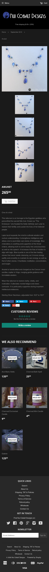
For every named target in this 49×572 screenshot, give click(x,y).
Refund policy (24, 502)
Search (24, 485)
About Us (24, 489)
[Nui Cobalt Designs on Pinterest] (21, 523)
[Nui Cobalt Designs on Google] (27, 523)
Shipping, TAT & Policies (24, 492)
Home (4, 32)
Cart (45, 3)
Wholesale (24, 505)
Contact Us (24, 508)
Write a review (24, 325)
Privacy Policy (24, 495)
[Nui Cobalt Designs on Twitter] (8, 523)
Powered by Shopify (34, 557)
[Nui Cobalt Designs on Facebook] (15, 523)
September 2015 (16, 32)
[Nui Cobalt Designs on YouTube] (40, 523)
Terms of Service (24, 498)
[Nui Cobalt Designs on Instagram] (34, 523)
